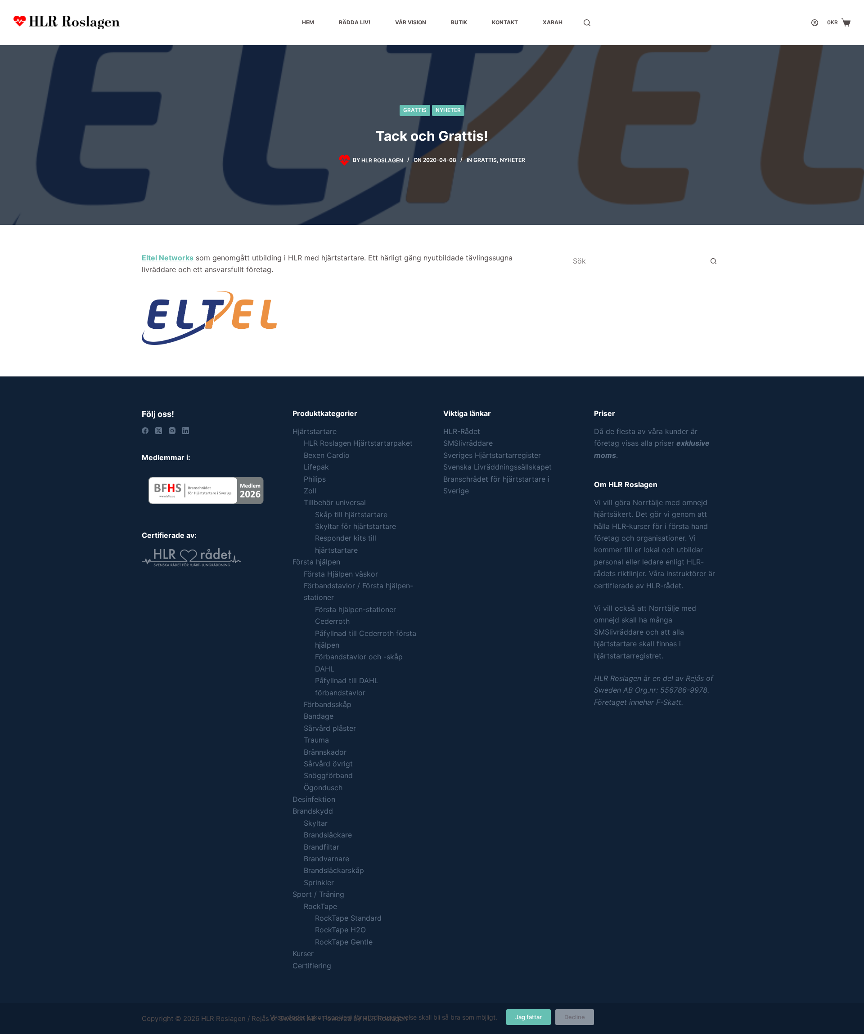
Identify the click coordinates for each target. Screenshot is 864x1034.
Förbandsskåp (327, 704)
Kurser (303, 953)
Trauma (316, 739)
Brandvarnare (326, 858)
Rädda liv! (354, 22)
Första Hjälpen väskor (341, 573)
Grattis (415, 110)
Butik (459, 22)
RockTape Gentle (344, 941)
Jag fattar (528, 1017)
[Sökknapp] (713, 260)
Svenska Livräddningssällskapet (497, 466)
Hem (308, 22)
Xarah (552, 22)
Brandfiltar (321, 846)
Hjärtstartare (314, 431)
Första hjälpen (316, 561)
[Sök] (587, 22)
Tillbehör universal (335, 502)
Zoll (310, 490)
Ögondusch (323, 787)
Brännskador (325, 752)
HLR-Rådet (461, 431)
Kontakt (505, 22)
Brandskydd (312, 810)
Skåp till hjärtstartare (351, 514)
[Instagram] (172, 430)
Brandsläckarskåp (334, 870)
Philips (315, 478)
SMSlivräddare (468, 443)
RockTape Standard (348, 917)
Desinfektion (313, 799)
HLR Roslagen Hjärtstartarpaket (358, 443)
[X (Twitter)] (158, 430)
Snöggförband (328, 775)
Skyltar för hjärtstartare (355, 526)
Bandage (318, 716)
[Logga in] (814, 22)
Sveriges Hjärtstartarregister (492, 455)
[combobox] (635, 261)
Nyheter (448, 110)
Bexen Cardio (327, 455)
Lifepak (316, 466)
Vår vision (410, 22)
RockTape (320, 906)
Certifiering (311, 965)
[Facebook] (145, 430)
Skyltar (316, 823)
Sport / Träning (318, 894)
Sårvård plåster (330, 728)
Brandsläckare (328, 834)
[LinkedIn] (185, 430)
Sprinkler (319, 882)
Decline (574, 1017)
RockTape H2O (340, 929)
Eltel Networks (168, 257)
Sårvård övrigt (328, 763)
